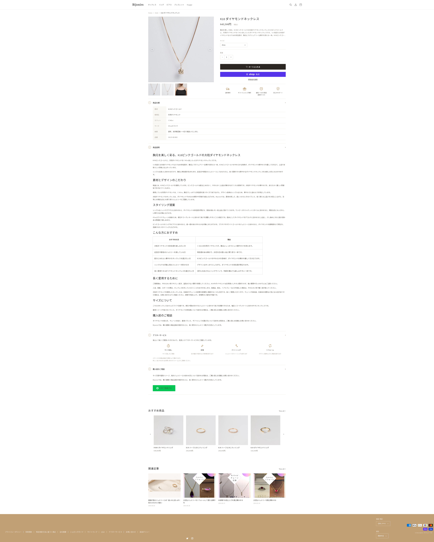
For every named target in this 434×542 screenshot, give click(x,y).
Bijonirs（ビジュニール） (426, 533)
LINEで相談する (165, 388)
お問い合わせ (131, 532)
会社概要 (63, 532)
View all (282, 411)
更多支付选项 (253, 79)
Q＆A (103, 532)
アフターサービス (115, 532)
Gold (156, 13)
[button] (290, 4)
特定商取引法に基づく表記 (46, 532)
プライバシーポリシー (13, 532)
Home (150, 13)
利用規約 (29, 532)
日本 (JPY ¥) (382, 523)
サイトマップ (92, 532)
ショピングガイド (76, 532)
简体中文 (381, 536)
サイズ (222, 41)
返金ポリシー (145, 532)
